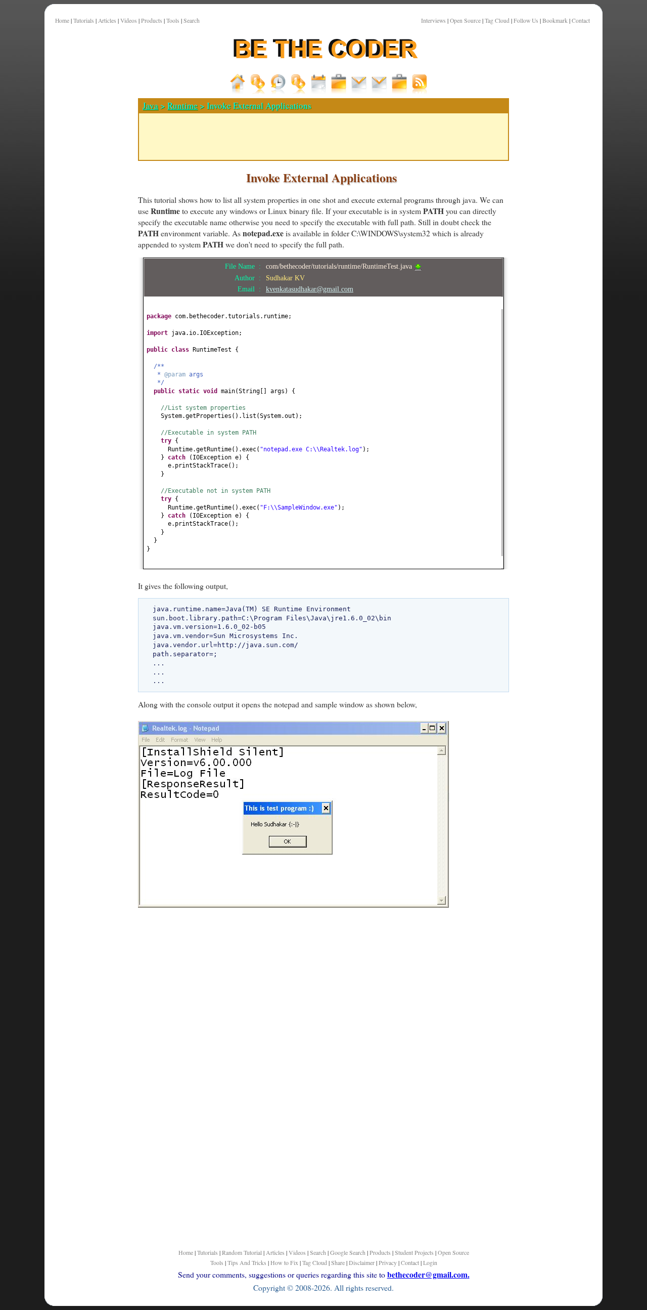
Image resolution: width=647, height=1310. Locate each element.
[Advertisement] (87, 353)
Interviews (433, 20)
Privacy (388, 1262)
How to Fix (284, 1262)
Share (338, 1262)
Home (62, 20)
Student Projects (414, 1252)
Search (191, 20)
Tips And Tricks (246, 1262)
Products (151, 20)
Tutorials (83, 20)
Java (150, 105)
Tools (172, 20)
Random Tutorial (242, 1252)
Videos (128, 20)
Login (430, 1262)
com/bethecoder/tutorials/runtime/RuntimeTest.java (340, 266)
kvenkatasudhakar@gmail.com (309, 289)
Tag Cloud (497, 20)
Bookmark (555, 20)
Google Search (347, 1252)
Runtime (182, 105)
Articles (107, 20)
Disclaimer (362, 1262)
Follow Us (526, 20)
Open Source (465, 20)
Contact (581, 20)
